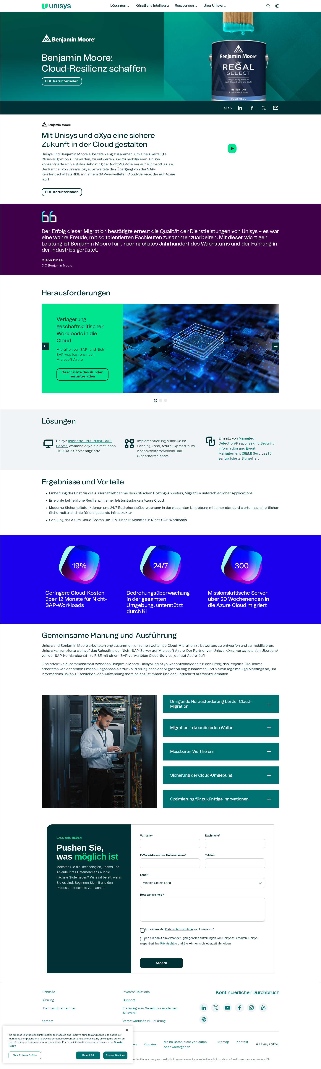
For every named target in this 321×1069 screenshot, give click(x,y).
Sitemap (223, 1042)
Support (129, 1000)
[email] (275, 108)
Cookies (150, 1044)
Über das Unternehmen (59, 1008)
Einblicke (48, 992)
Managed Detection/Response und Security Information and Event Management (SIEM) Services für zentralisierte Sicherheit (247, 448)
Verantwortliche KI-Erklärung (144, 1021)
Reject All (88, 1055)
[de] (277, 6)
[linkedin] (240, 108)
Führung (48, 1000)
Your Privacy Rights (25, 1055)
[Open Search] (268, 6)
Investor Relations (136, 992)
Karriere (48, 1021)
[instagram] (251, 1007)
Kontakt (242, 1042)
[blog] (263, 1007)
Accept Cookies (115, 1055)
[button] (232, 148)
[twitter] (264, 108)
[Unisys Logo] (56, 6)
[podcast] (203, 1019)
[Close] (127, 1030)
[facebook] (252, 108)
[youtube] (227, 1007)
